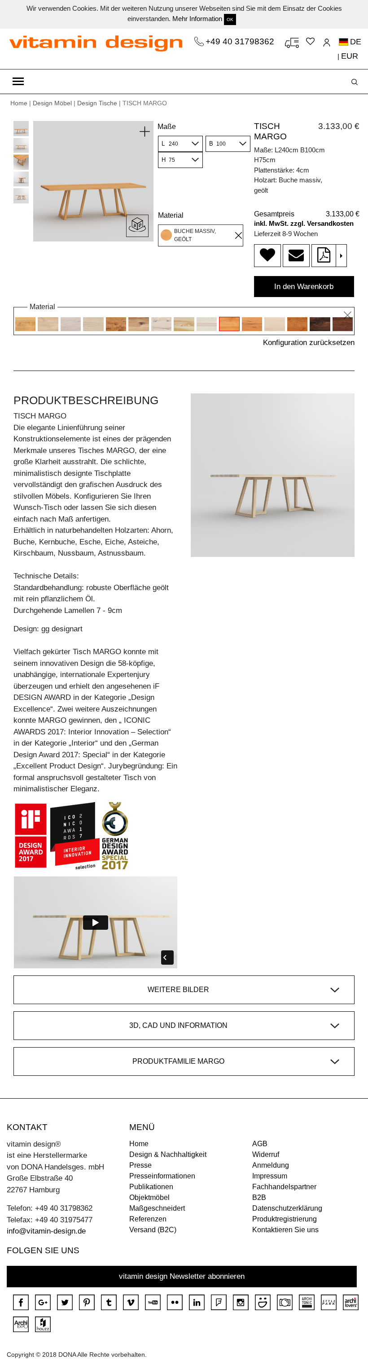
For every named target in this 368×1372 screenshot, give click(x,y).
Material (171, 215)
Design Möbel (52, 103)
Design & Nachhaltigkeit (167, 1154)
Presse (140, 1165)
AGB (259, 1144)
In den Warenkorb (303, 286)
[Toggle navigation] (18, 82)
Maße (167, 126)
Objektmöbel (149, 1197)
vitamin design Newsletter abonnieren (182, 1276)
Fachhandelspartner (284, 1187)
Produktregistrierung (284, 1219)
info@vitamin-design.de (46, 1231)
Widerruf (265, 1154)
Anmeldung (270, 1165)
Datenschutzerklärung (287, 1208)
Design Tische (97, 103)
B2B (259, 1197)
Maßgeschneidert (157, 1208)
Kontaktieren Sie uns (285, 1230)
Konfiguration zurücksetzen (309, 342)
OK (230, 19)
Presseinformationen (162, 1176)
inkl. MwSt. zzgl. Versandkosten (304, 223)
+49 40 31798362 (241, 41)
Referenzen (147, 1219)
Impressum (269, 1176)
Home (18, 103)
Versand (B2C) (152, 1230)
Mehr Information (197, 18)
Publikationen (151, 1187)
